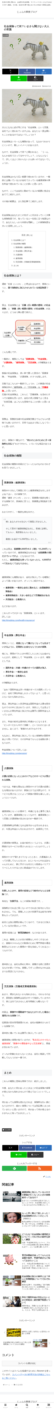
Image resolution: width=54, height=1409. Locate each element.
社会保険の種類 (19, 244)
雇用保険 (19, 258)
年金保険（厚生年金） (24, 251)
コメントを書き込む (27, 1363)
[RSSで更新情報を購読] (39, 1168)
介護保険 (19, 255)
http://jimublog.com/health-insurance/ (18, 620)
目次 (24, 235)
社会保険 (8, 1130)
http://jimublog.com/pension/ (14, 753)
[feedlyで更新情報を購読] (14, 1168)
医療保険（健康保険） (24, 247)
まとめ (16, 266)
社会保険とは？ (19, 240)
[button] (35, 78)
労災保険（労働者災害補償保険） (29, 262)
